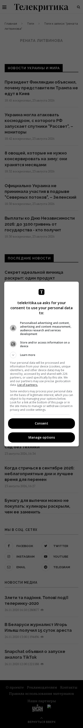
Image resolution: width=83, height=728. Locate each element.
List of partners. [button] (27, 385)
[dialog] (41, 364)
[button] (41, 355)
